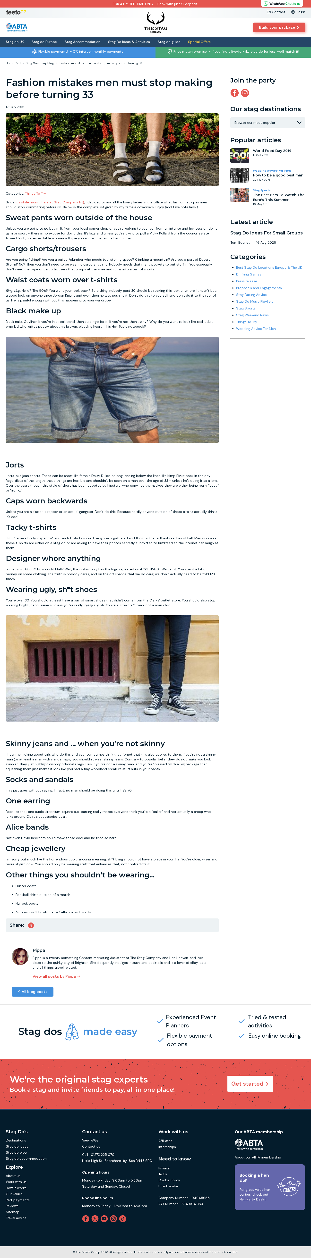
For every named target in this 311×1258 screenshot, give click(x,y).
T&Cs (162, 1174)
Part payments (18, 1200)
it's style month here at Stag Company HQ (50, 202)
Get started (247, 1083)
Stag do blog (16, 1152)
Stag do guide (169, 42)
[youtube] (105, 1218)
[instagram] (246, 93)
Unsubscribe (168, 1186)
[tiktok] (123, 1218)
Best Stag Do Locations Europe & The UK (269, 267)
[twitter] (96, 1218)
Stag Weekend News (252, 315)
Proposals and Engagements (259, 288)
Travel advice (16, 1218)
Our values (14, 1194)
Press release (246, 281)
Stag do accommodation (26, 1158)
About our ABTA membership (258, 1157)
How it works (16, 1188)
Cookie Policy (169, 1180)
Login (301, 12)
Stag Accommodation (82, 42)
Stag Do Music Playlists (254, 301)
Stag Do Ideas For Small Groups (266, 233)
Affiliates (165, 1141)
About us (13, 1176)
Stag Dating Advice (251, 294)
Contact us (91, 1146)
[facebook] (86, 1218)
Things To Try (35, 193)
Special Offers (199, 42)
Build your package (277, 27)
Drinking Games (248, 274)
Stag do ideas (17, 1146)
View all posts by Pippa (54, 976)
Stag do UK (15, 42)
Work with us (16, 1182)
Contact (278, 12)
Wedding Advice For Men (272, 171)
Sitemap (12, 1212)
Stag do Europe (44, 42)
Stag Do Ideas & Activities (129, 42)
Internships (167, 1147)
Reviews (12, 1206)
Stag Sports (262, 190)
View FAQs (90, 1140)
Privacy (164, 1168)
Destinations (16, 1140)
